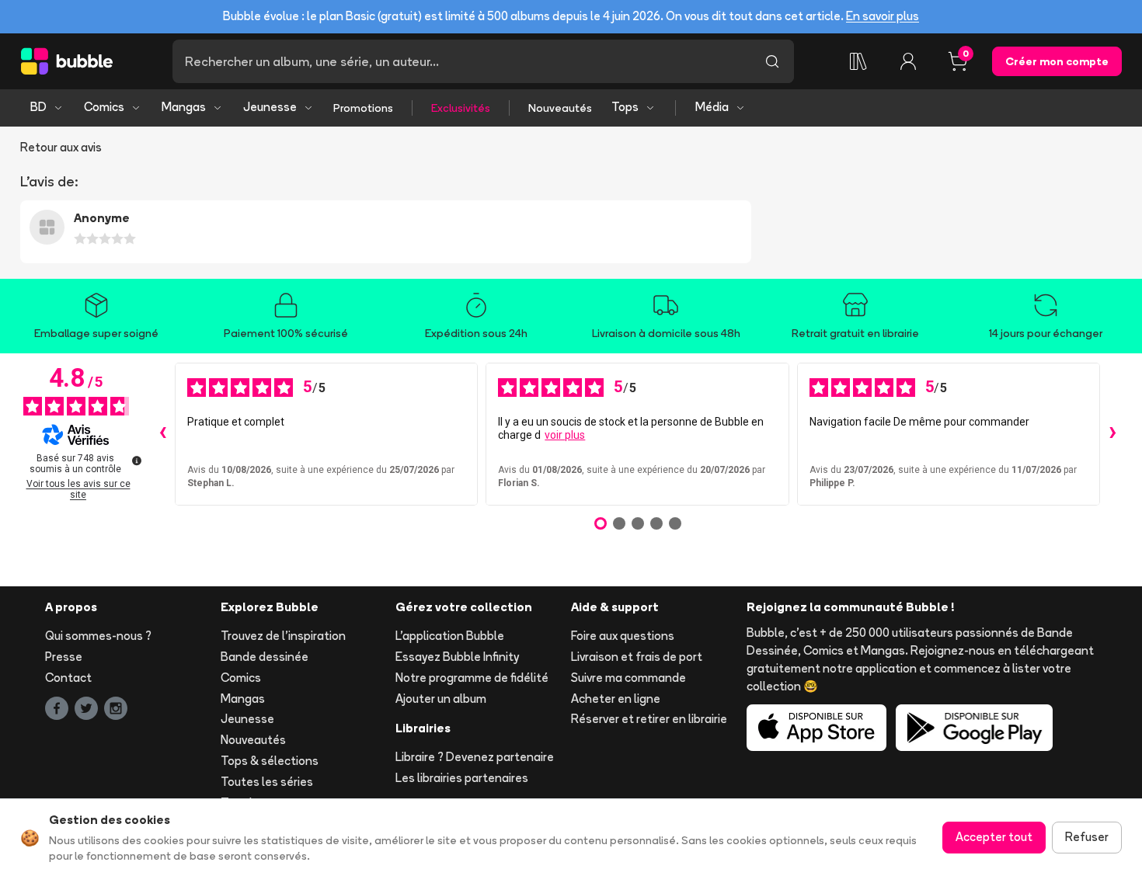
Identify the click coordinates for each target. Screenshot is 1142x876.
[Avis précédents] (162, 434)
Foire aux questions (622, 635)
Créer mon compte (1057, 61)
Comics (104, 106)
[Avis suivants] (1112, 434)
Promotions (363, 108)
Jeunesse (270, 106)
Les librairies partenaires (461, 777)
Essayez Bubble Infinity (457, 656)
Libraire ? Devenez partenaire (474, 756)
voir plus (565, 435)
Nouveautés (560, 108)
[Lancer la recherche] (772, 61)
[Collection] (858, 61)
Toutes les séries (267, 781)
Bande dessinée (264, 656)
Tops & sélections (270, 760)
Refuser (1087, 836)
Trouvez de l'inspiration (283, 635)
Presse (63, 656)
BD (38, 106)
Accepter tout (994, 836)
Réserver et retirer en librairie (649, 718)
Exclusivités (460, 108)
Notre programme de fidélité (471, 677)
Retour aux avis (61, 147)
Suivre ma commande (628, 677)
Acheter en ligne (615, 698)
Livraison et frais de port (636, 656)
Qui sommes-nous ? (98, 635)
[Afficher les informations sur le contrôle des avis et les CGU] (137, 460)
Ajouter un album (440, 698)
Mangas (184, 106)
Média (712, 106)
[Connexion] (908, 61)
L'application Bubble (449, 635)
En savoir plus (882, 16)
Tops (625, 106)
